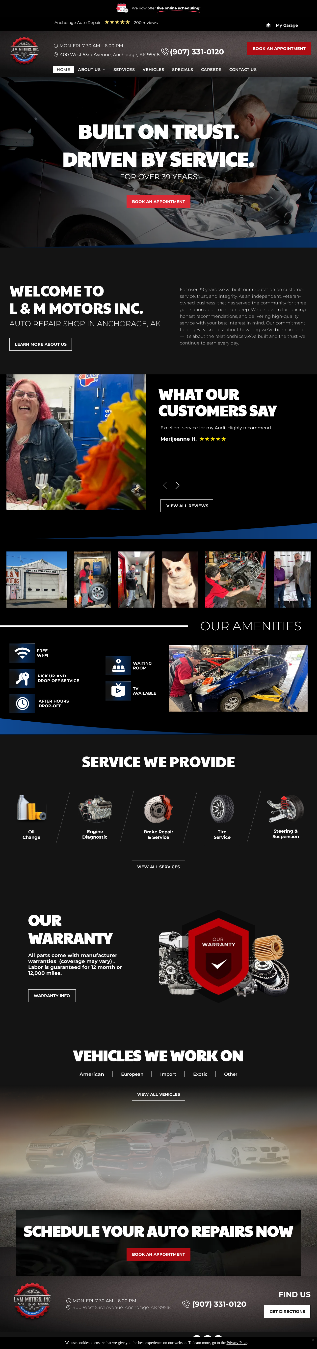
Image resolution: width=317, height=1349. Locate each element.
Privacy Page (237, 1343)
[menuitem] (63, 71)
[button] (177, 485)
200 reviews (146, 22)
